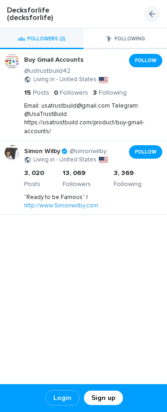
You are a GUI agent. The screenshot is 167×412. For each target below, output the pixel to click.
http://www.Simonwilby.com (61, 205)
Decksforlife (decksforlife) (30, 13)
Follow (145, 61)
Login (62, 397)
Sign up (103, 397)
